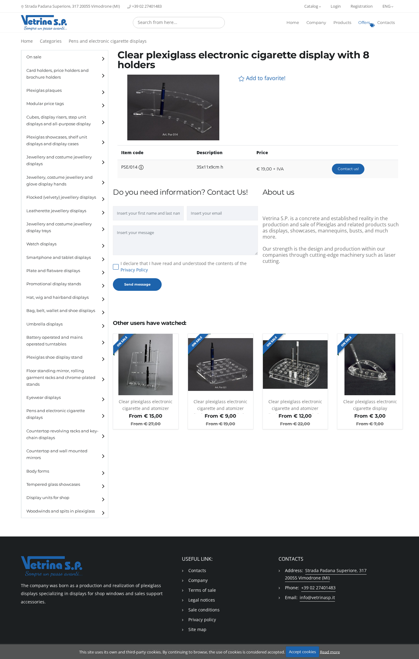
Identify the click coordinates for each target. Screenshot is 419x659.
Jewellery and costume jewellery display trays (59, 227)
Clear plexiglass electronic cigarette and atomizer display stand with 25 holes (220, 406)
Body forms (37, 471)
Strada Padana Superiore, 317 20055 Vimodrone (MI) (72, 6)
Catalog (311, 6)
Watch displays (41, 244)
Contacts (386, 22)
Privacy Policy (134, 270)
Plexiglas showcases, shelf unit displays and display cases (56, 140)
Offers (364, 22)
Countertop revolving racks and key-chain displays (62, 434)
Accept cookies (302, 651)
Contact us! (348, 168)
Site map (197, 629)
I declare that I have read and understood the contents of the (184, 266)
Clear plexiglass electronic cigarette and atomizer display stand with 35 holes (295, 406)
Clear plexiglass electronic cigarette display (370, 405)
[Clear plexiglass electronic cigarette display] (369, 364)
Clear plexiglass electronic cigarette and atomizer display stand (145, 406)
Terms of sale (202, 590)
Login (336, 6)
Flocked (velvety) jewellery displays (61, 197)
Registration (362, 6)
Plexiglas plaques (44, 90)
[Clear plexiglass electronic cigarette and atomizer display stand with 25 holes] (220, 364)
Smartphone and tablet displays (58, 257)
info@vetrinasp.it (317, 597)
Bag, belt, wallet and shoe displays (60, 310)
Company (316, 22)
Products (342, 22)
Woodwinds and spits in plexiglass (60, 511)
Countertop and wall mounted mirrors (56, 454)
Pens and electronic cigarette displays (108, 41)
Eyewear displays (43, 397)
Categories (51, 41)
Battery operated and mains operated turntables (54, 340)
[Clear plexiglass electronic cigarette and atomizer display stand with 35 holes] (295, 364)
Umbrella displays (44, 324)
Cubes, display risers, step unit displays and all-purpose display (58, 120)
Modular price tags (45, 103)
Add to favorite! (265, 78)
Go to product (145, 392)
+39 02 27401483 (146, 6)
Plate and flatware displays (53, 270)
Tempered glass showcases (53, 484)
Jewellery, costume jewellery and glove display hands (59, 180)
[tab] (64, 57)
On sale (33, 57)
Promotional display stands (53, 284)
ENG (386, 6)
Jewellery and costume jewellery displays (59, 160)
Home (292, 22)
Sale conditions (204, 610)
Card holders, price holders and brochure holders (57, 74)
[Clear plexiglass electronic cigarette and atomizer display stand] (145, 364)
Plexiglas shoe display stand (54, 357)
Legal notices (201, 600)
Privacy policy (202, 619)
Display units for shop (47, 497)
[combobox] (179, 22)
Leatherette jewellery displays (56, 211)
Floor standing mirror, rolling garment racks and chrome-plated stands (60, 377)
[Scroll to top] (410, 638)
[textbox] (179, 22)
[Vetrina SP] (44, 22)
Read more (330, 651)
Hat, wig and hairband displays (57, 297)
